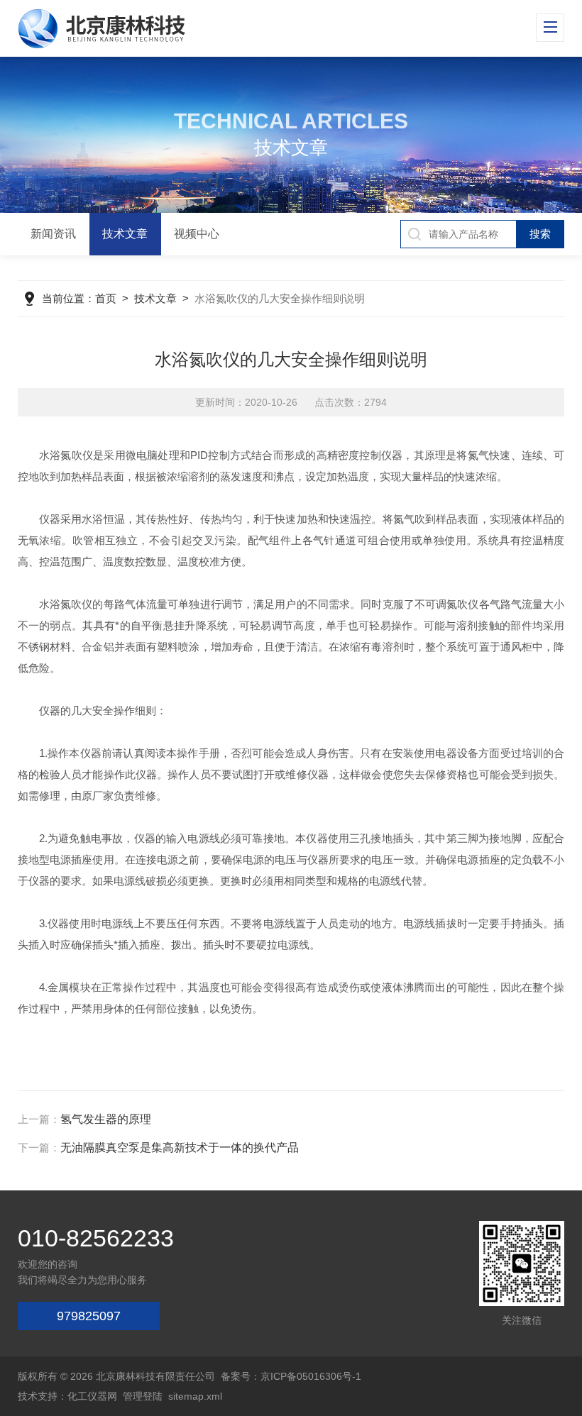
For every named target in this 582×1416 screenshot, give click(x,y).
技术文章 (125, 234)
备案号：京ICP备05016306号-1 (291, 1376)
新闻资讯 (53, 234)
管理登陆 (143, 1396)
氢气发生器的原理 (105, 1119)
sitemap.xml (195, 1396)
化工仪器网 (92, 1396)
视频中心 (196, 234)
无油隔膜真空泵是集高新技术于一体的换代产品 (179, 1147)
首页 (105, 298)
